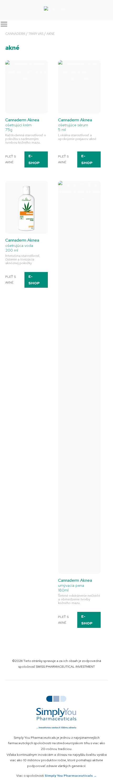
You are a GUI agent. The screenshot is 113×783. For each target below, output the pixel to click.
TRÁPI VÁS (35, 34)
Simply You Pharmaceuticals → (71, 776)
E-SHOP (34, 159)
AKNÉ (51, 34)
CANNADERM (15, 34)
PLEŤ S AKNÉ (10, 159)
